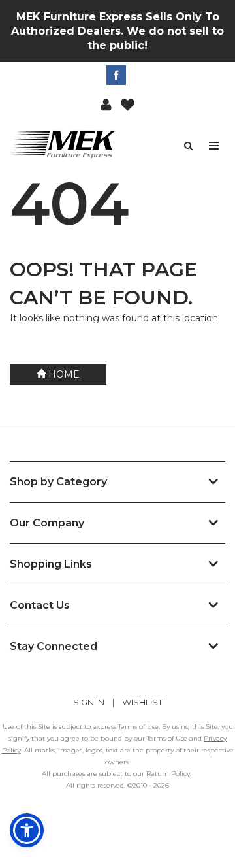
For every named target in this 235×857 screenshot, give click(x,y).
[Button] (214, 146)
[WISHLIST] (128, 103)
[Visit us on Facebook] (117, 75)
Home (63, 374)
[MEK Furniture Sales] (64, 143)
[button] (106, 103)
